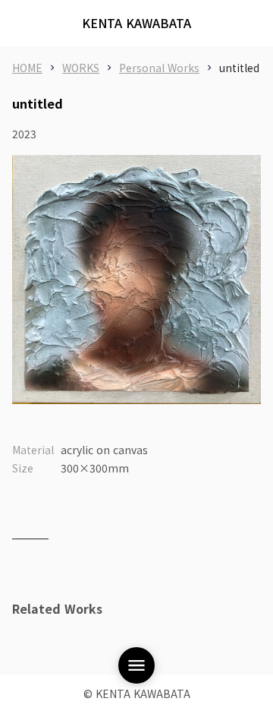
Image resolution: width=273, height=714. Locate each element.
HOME (27, 67)
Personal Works (159, 67)
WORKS (80, 67)
